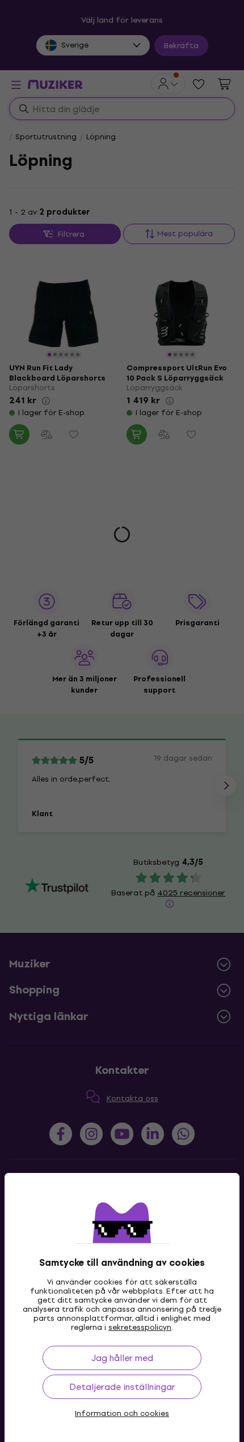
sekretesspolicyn (139, 1327)
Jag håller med (122, 1358)
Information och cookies (122, 1413)
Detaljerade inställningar (122, 1387)
